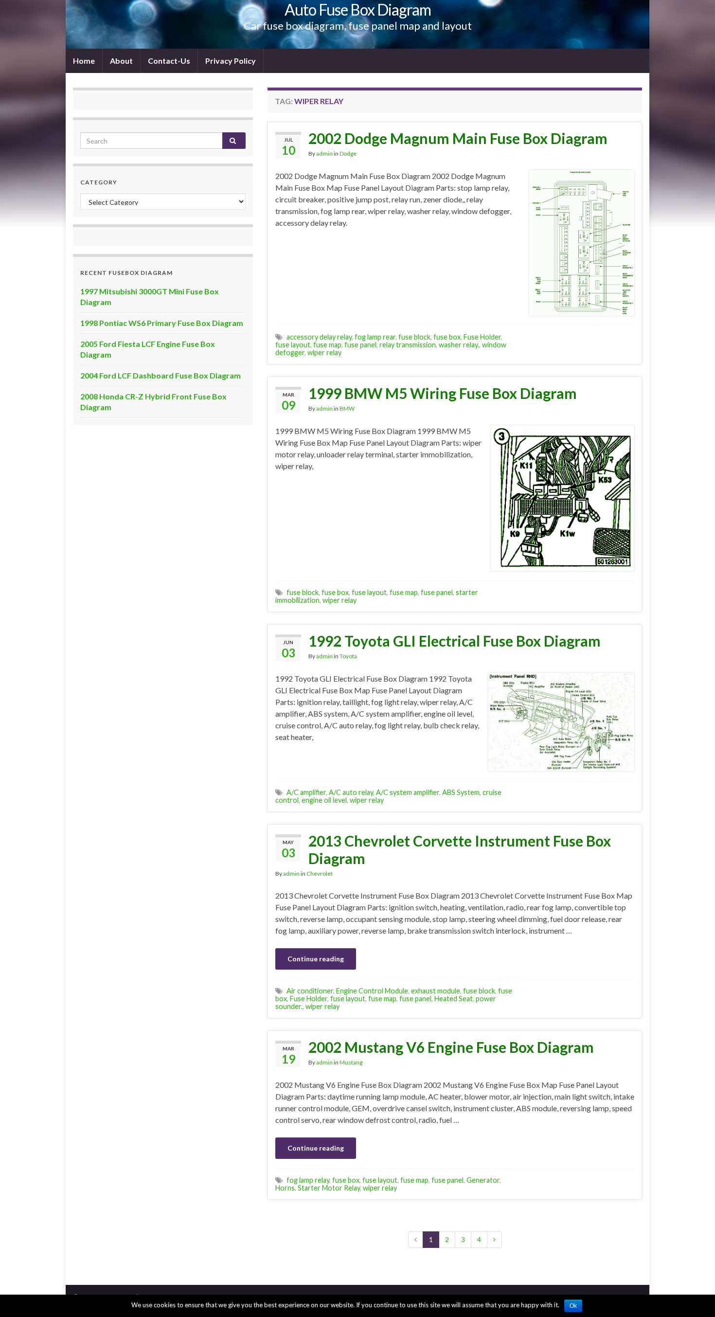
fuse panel (360, 345)
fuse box (447, 337)
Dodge (348, 153)
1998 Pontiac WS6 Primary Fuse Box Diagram (161, 322)
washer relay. (459, 345)
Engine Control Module (372, 991)
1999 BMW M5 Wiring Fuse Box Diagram (442, 393)
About (121, 60)
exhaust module (435, 991)
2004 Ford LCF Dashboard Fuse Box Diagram (160, 375)
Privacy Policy (230, 60)
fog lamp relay (307, 1180)
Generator (483, 1180)
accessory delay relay (319, 337)
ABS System (461, 792)
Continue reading (315, 959)
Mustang (351, 1062)
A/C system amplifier (407, 792)
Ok (573, 1305)
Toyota (348, 656)
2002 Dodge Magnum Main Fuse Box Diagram (458, 138)
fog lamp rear (375, 337)
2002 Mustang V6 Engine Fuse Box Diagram (451, 1047)
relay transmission (407, 345)
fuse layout (292, 345)
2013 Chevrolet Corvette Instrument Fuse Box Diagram (459, 849)
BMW (347, 408)
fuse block (414, 337)
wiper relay (324, 352)
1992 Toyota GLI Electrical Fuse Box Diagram (454, 640)
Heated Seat (453, 998)
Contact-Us (169, 60)
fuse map (327, 345)
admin (324, 153)
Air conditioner (309, 991)
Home (84, 60)
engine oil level (324, 800)
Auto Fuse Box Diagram (358, 9)
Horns (285, 1188)
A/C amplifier (306, 792)
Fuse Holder (482, 337)
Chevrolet (319, 873)
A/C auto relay (351, 792)
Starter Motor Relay (329, 1188)
